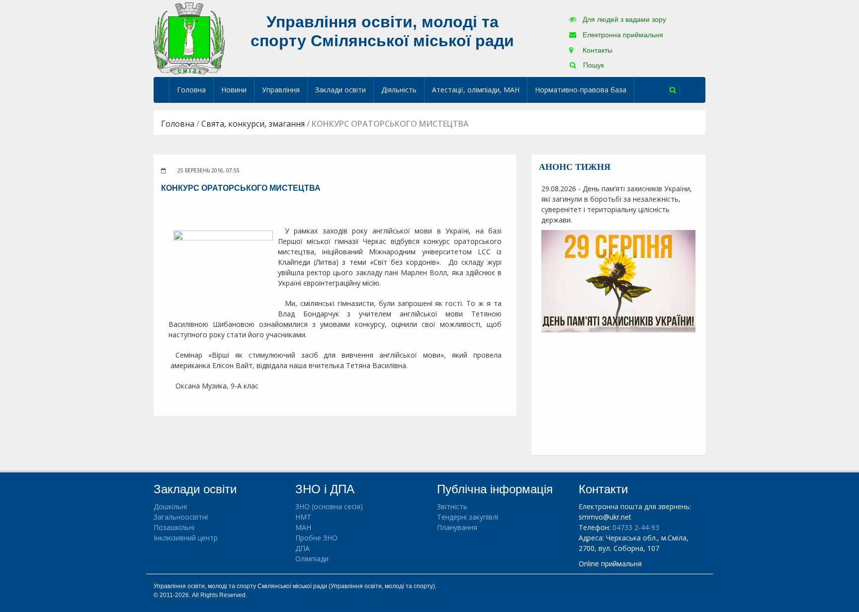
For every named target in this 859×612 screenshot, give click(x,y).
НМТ (303, 517)
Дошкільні (170, 506)
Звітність (452, 506)
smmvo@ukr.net (605, 517)
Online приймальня (610, 563)
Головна (191, 89)
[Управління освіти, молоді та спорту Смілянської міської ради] (189, 38)
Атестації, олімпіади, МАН (475, 89)
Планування (457, 527)
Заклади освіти (340, 89)
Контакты (596, 50)
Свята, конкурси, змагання (253, 123)
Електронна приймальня (622, 35)
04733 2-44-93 (635, 527)
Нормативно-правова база (580, 89)
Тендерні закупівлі (467, 517)
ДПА (302, 548)
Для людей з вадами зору (623, 19)
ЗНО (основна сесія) (329, 506)
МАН (303, 527)
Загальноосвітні (181, 517)
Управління (281, 89)
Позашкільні (174, 527)
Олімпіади (312, 558)
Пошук (592, 65)
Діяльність (399, 89)
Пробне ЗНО (316, 537)
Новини (234, 89)
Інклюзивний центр (186, 537)
